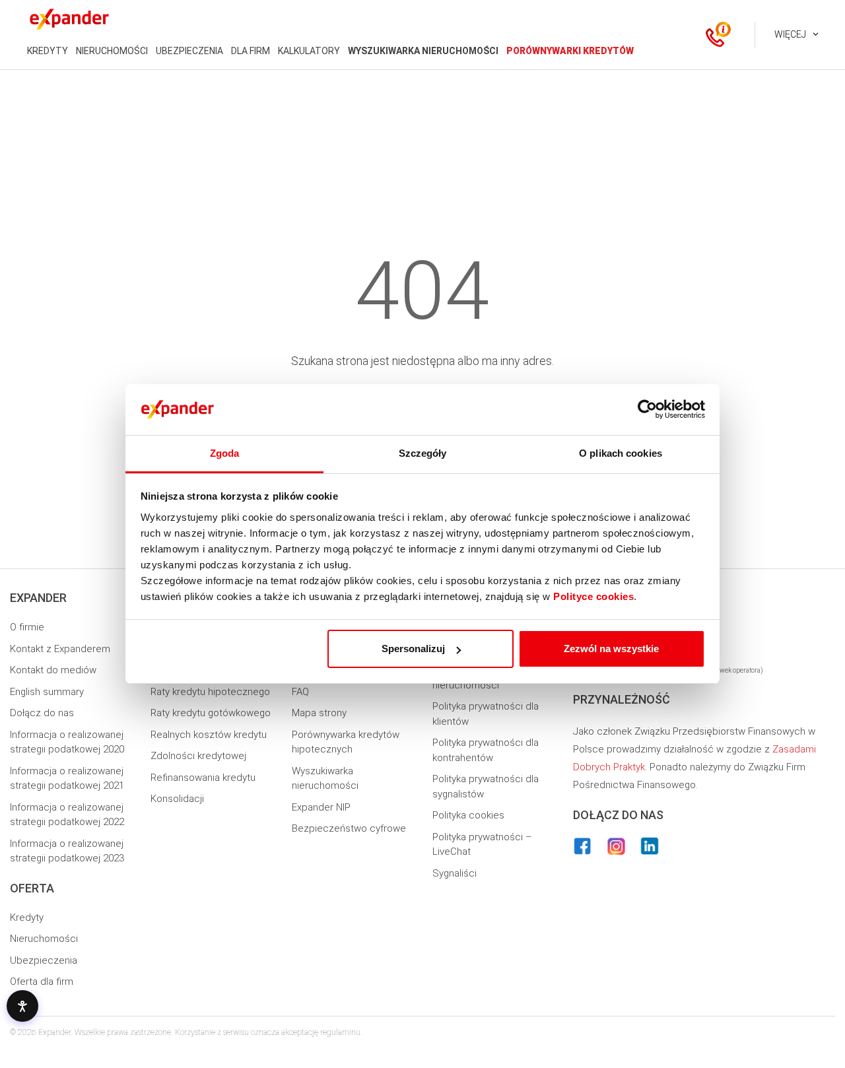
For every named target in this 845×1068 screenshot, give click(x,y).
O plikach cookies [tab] (620, 453)
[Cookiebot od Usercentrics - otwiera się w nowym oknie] (647, 410)
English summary (47, 692)
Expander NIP (321, 807)
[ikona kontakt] (715, 35)
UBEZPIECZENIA (189, 51)
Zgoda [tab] (225, 453)
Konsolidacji (177, 799)
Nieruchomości (44, 939)
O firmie (27, 627)
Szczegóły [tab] (423, 453)
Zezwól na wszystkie (611, 648)
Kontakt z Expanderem (60, 649)
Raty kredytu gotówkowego (211, 713)
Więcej (790, 34)
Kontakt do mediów (53, 670)
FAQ (300, 692)
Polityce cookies (593, 596)
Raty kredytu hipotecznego (210, 692)
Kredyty (27, 917)
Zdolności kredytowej (198, 756)
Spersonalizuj (413, 648)
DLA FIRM (250, 51)
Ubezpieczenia (43, 960)
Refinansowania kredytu (203, 778)
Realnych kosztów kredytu (209, 735)
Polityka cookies (468, 815)
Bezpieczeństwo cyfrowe (349, 828)
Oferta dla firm (41, 981)
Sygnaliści (454, 873)
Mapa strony (319, 713)
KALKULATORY (309, 51)
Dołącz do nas (42, 713)
